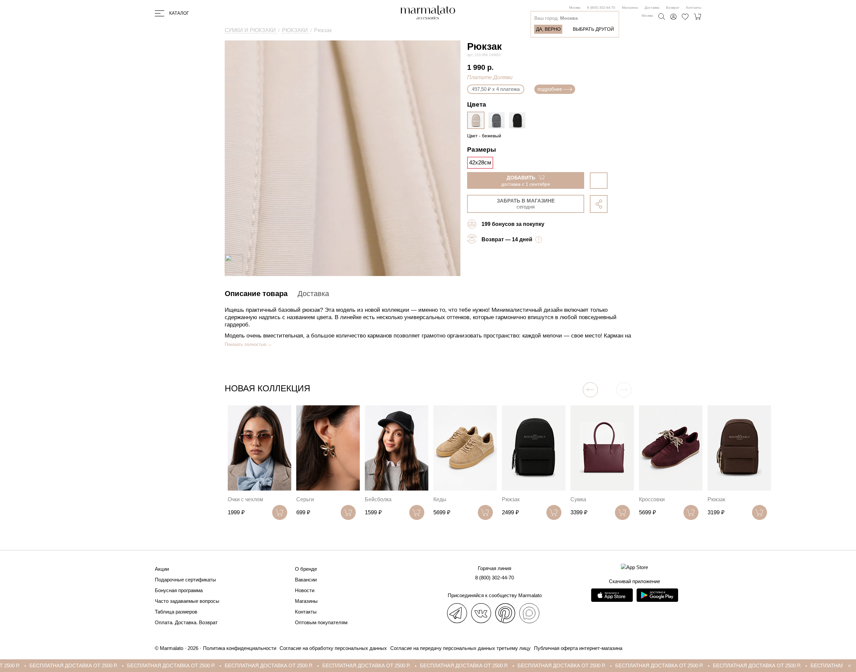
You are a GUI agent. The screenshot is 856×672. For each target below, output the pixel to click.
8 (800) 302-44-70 (601, 7)
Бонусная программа (179, 590)
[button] (590, 389)
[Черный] (519, 120)
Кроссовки (652, 499)
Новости (304, 590)
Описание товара (256, 293)
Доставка (652, 7)
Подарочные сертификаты (185, 579)
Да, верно (548, 29)
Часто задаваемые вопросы (187, 601)
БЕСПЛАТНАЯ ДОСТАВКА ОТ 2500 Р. (97, 665)
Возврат (672, 7)
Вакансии (306, 579)
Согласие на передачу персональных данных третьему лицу (460, 648)
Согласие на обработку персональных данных (333, 648)
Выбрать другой (593, 29)
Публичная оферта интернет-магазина (578, 648)
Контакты (693, 7)
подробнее (549, 89)
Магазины (630, 7)
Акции (162, 569)
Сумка (578, 499)
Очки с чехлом (245, 499)
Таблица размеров (176, 612)
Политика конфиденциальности (239, 648)
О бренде (306, 569)
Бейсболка (378, 499)
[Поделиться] (599, 204)
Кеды (439, 499)
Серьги (305, 499)
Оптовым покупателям (321, 622)
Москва (574, 7)
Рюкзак (511, 499)
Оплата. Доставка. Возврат (186, 622)
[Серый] (498, 120)
